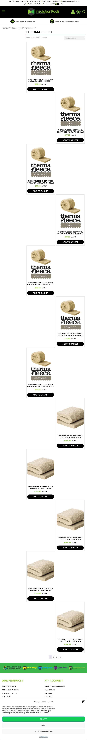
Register (30, 4)
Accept (43, 719)
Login (25, 4)
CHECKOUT (49, 697)
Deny (43, 725)
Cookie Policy (43, 737)
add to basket (40, 89)
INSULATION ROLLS (9, 693)
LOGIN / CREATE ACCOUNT (55, 686)
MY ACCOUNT (50, 690)
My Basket (38, 4)
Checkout (46, 4)
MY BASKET (49, 693)
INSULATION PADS (9, 686)
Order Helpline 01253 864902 (51, 1)
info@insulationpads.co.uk (70, 1)
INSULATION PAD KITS (10, 690)
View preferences (43, 731)
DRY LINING (6, 697)
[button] (83, 702)
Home (4, 28)
